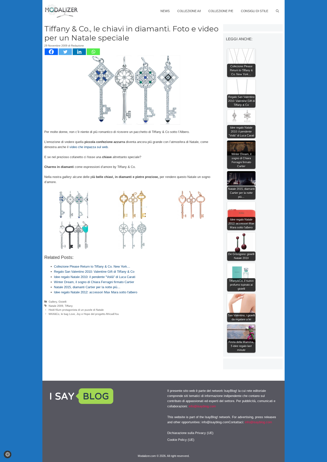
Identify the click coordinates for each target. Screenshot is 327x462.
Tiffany (69, 305)
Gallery (53, 301)
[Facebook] (51, 51)
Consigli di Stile (254, 11)
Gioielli (62, 301)
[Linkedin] (79, 51)
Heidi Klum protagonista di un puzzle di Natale (76, 309)
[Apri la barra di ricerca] (277, 11)
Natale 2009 (56, 305)
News (165, 11)
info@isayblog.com (202, 406)
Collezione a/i (189, 11)
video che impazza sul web (88, 147)
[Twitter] (65, 51)
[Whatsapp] (93, 51)
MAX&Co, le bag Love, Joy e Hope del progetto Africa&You (84, 313)
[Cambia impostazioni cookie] (7, 454)
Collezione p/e (220, 11)
